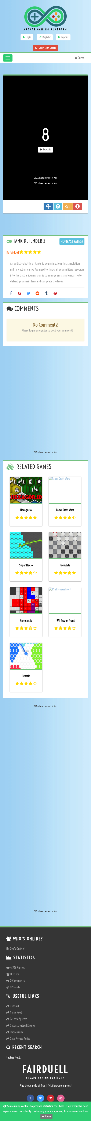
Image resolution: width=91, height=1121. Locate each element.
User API (14, 1006)
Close (48, 1116)
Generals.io (26, 621)
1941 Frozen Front (65, 621)
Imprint (64, 37)
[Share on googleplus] (19, 293)
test (17, 1057)
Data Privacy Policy (19, 1039)
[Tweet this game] (28, 293)
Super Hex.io (26, 565)
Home (64, 241)
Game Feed (15, 1012)
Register (47, 37)
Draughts (65, 565)
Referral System (18, 1019)
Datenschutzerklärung (22, 1025)
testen (10, 1057)
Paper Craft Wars (65, 510)
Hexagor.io (26, 510)
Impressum (16, 1032)
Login (28, 37)
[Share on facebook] (10, 293)
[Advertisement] (45, 135)
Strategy (76, 241)
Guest (80, 58)
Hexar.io (26, 676)
